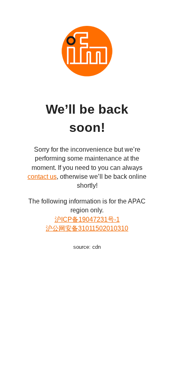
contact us (42, 176)
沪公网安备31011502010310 (87, 228)
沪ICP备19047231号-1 (87, 219)
